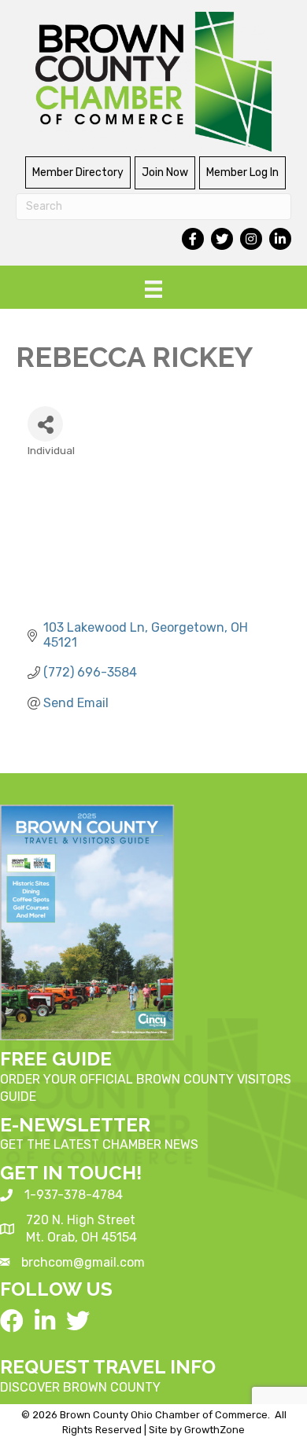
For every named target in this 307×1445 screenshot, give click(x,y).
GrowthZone (214, 1430)
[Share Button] (45, 424)
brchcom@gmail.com (83, 1262)
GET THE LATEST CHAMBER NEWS (99, 1144)
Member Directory (78, 172)
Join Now (165, 172)
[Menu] (153, 289)
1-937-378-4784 (73, 1194)
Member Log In (242, 172)
